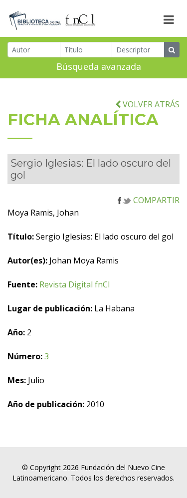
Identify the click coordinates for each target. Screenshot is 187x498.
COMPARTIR (155, 200)
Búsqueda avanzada (98, 66)
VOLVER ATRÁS (150, 104)
